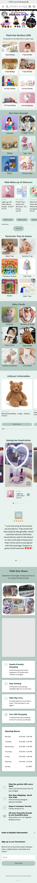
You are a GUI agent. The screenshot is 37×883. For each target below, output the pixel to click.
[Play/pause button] (9, 446)
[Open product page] (10, 124)
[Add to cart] (28, 494)
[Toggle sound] (28, 483)
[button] (3, 6)
